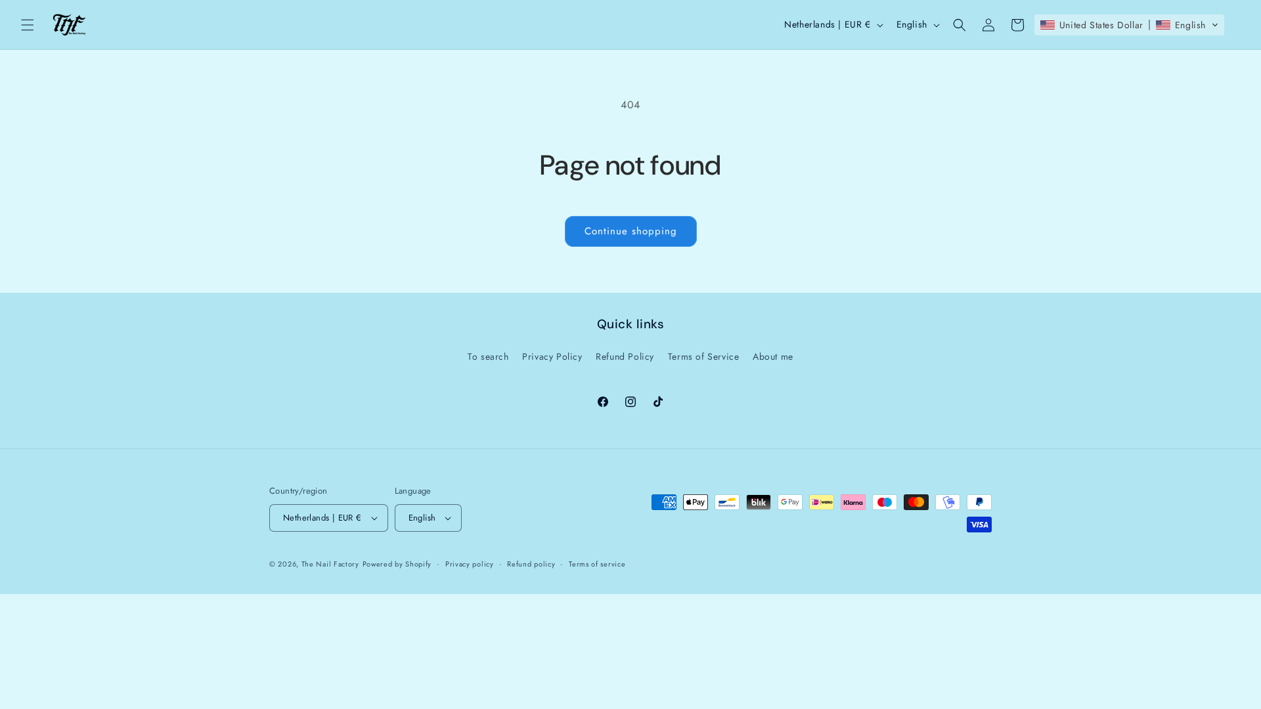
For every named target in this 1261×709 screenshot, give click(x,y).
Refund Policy (625, 356)
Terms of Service (704, 356)
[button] (27, 25)
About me (773, 356)
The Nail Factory (330, 564)
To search (488, 356)
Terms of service (597, 564)
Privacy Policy (552, 356)
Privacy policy (469, 564)
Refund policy (531, 564)
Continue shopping (631, 231)
